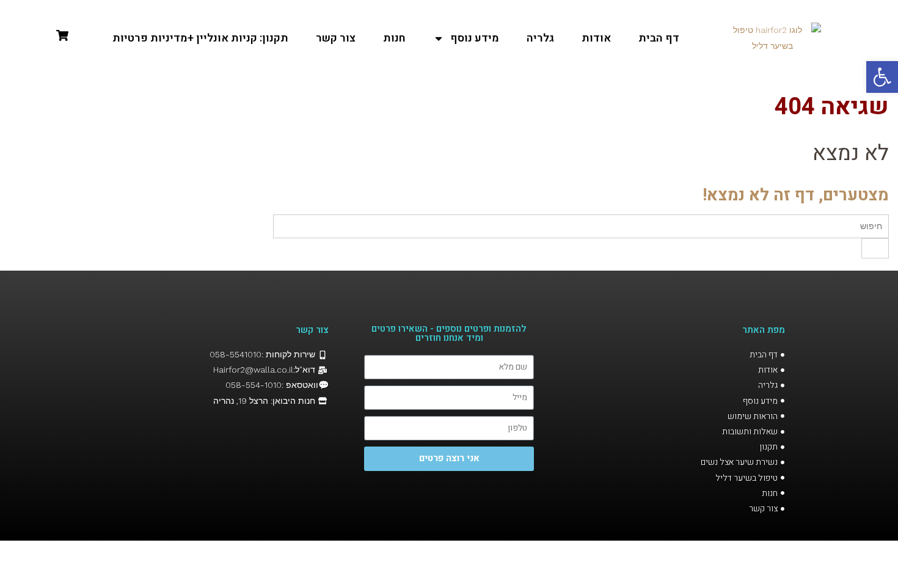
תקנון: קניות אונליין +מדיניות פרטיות (200, 38)
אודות (596, 38)
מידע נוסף (474, 38)
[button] (882, 77)
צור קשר (336, 38)
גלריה (540, 38)
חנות (394, 38)
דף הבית (658, 38)
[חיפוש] (875, 248)
